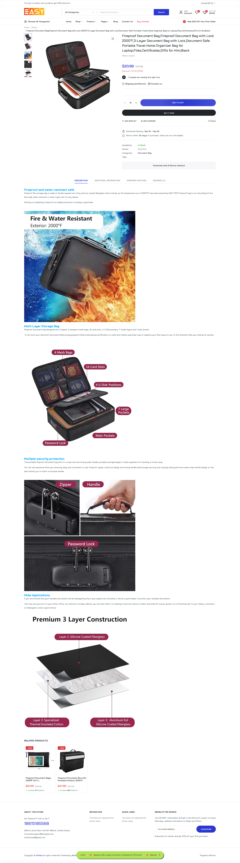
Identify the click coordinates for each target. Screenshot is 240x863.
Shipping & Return (136, 180)
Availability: (127, 145)
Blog (115, 21)
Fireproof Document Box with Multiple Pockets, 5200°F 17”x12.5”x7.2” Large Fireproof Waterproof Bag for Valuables (72, 779)
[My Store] (34, 12)
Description (81, 180)
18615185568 (36, 823)
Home (68, 21)
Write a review (128, 56)
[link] (51, 750)
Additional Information (107, 180)
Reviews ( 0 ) (159, 180)
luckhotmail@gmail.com (34, 837)
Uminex (39, 855)
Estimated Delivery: (135, 131)
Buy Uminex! (143, 21)
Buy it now (169, 113)
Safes (34, 27)
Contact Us (127, 21)
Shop (78, 21)
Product (91, 21)
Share (213, 121)
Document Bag (145, 153)
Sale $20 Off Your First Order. (201, 22)
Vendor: (125, 149)
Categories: (127, 153)
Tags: (124, 157)
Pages (104, 21)
